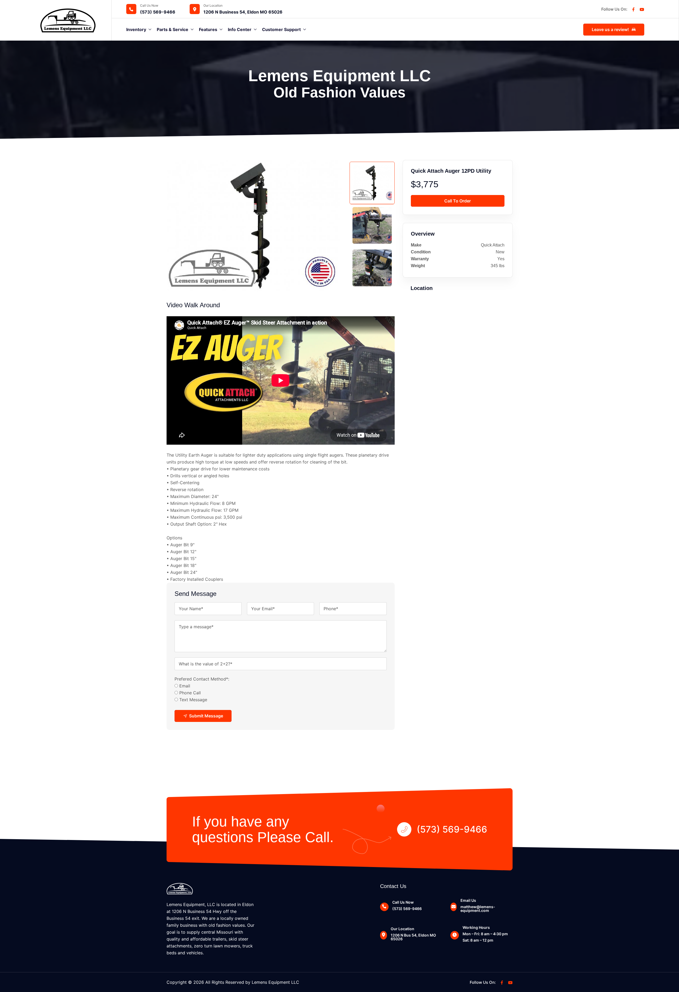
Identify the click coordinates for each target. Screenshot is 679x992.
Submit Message (206, 715)
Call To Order (457, 200)
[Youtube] (642, 9)
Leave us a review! (610, 29)
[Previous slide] (371, 165)
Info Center (239, 29)
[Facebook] (633, 9)
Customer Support (281, 29)
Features (208, 29)
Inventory (136, 29)
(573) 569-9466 (157, 12)
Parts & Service (172, 29)
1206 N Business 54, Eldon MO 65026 (242, 12)
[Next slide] (371, 286)
